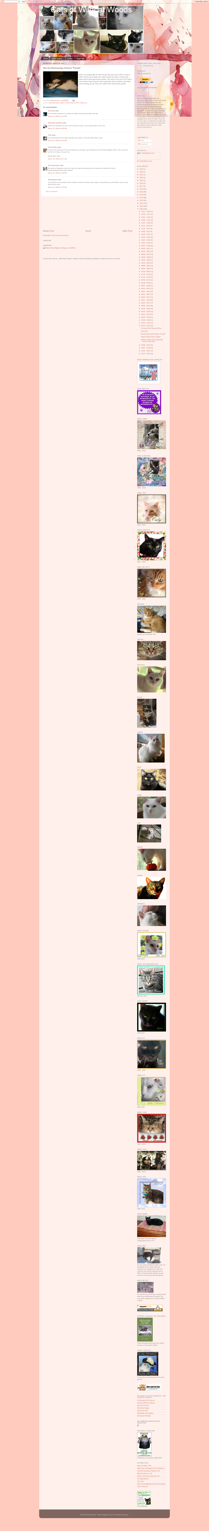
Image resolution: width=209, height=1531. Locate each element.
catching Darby (54, 103)
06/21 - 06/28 (146, 286)
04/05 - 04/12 (146, 317)
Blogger (125, 1515)
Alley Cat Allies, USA (144, 1465)
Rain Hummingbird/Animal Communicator (151, 1484)
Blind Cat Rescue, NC (144, 1473)
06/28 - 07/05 (146, 283)
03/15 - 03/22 (146, 326)
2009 (141, 209)
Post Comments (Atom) (60, 235)
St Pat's (76, 103)
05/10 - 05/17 (146, 303)
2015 (141, 192)
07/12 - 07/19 (146, 277)
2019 (141, 180)
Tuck (50, 135)
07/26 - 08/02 (146, 271)
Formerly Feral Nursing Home (151, 328)
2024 (141, 169)
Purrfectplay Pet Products (146, 1400)
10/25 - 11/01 (146, 234)
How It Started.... (57, 59)
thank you (83, 103)
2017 (141, 186)
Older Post (127, 231)
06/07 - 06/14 (146, 291)
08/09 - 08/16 (146, 266)
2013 (141, 197)
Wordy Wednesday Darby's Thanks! (153, 334)
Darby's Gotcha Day (66, 103)
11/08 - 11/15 (146, 231)
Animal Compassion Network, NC (148, 1471)
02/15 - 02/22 (146, 353)
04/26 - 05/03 (146, 308)
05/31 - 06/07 (146, 294)
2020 (141, 177)
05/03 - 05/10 (146, 306)
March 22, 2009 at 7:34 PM (57, 187)
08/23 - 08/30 (146, 260)
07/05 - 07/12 (146, 280)
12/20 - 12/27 (146, 214)
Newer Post (48, 231)
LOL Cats (140, 1481)
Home (45, 59)
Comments (144, 144)
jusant (112, 1515)
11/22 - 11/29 (146, 226)
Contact (70, 59)
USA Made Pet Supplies (145, 1413)
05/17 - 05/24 (146, 300)
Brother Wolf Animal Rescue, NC (148, 1476)
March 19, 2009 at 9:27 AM (57, 159)
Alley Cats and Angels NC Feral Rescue (150, 1468)
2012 (141, 200)
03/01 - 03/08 (146, 348)
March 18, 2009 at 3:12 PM (57, 116)
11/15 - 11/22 (146, 228)
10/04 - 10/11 (146, 243)
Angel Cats (80, 59)
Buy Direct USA (142, 1410)
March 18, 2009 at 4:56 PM (57, 128)
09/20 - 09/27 (146, 248)
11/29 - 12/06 (146, 223)
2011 (141, 203)
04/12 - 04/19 (146, 314)
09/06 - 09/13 (146, 254)
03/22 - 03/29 (146, 323)
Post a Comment (51, 191)
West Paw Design (143, 1408)
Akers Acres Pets (143, 1405)
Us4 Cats (51, 111)
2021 (141, 174)
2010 (141, 206)
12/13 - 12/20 (146, 217)
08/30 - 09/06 (146, 257)
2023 (141, 172)
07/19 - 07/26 (146, 274)
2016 (141, 189)
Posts (142, 140)
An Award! (144, 331)
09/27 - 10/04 (146, 246)
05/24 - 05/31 (146, 297)
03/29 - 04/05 (146, 320)
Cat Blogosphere (143, 1479)
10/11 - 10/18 (146, 240)
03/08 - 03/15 (146, 345)
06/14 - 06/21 (146, 288)
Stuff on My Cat (142, 1486)
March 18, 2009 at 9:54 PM (57, 140)
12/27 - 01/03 (146, 211)
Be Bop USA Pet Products (146, 1403)
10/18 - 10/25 (146, 237)
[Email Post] (73, 100)
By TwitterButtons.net (144, 161)
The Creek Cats (53, 165)
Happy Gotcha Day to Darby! (151, 337)
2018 (141, 183)
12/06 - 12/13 (146, 220)
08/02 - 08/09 (146, 268)
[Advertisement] (87, 213)
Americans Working (144, 1416)
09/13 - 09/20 (146, 251)
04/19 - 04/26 (146, 311)
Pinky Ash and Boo (55, 123)
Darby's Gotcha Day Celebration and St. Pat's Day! (152, 340)
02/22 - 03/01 (146, 351)
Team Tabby (52, 147)
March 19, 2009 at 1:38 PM (57, 173)
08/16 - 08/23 (146, 263)
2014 (141, 194)
